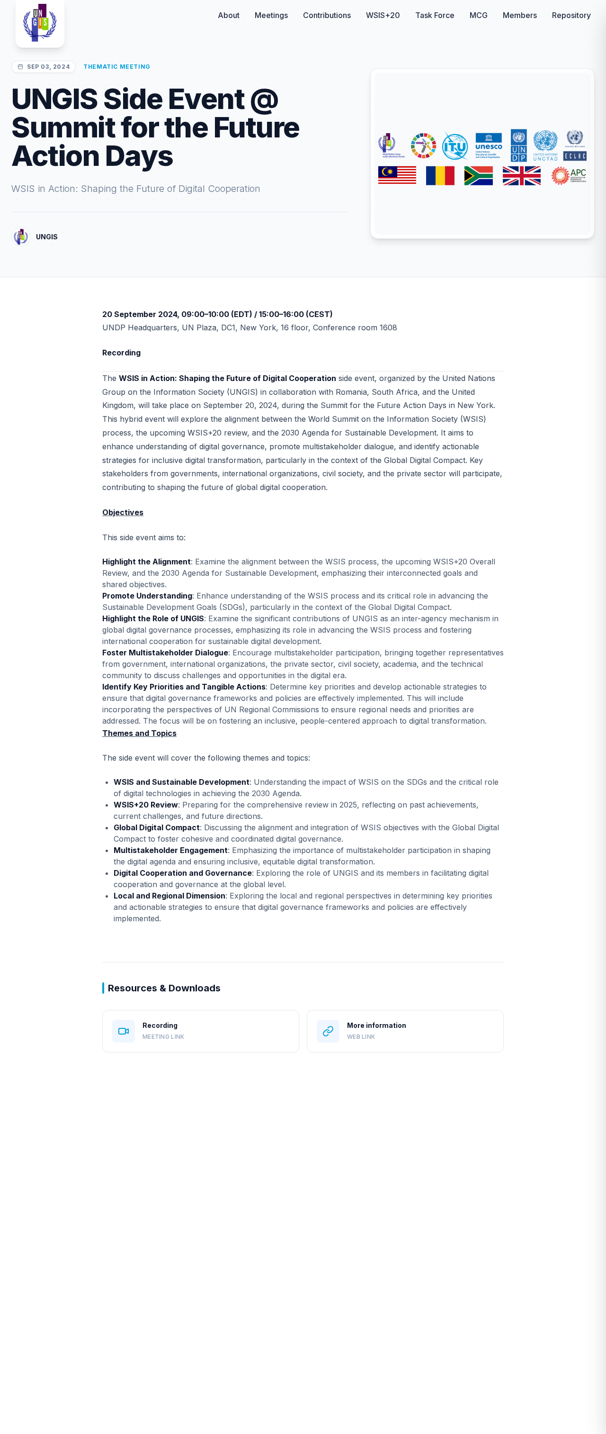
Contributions (327, 15)
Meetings (271, 15)
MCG (479, 15)
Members (520, 15)
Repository (571, 15)
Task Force (434, 15)
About (229, 15)
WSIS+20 (383, 15)
